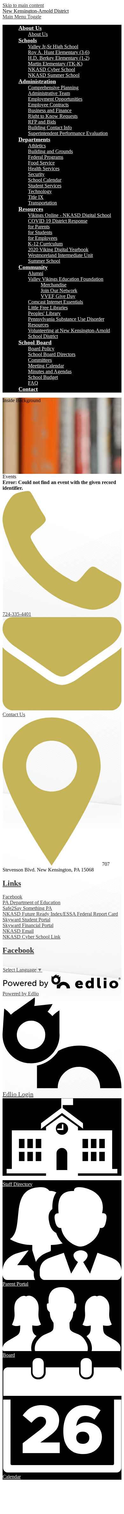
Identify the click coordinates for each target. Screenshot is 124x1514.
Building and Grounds (50, 151)
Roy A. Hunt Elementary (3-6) (58, 52)
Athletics (37, 145)
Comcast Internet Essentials (55, 302)
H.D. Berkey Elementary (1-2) (58, 58)
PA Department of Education (31, 902)
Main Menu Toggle (22, 16)
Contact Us (14, 714)
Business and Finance (50, 110)
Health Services (43, 168)
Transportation (42, 202)
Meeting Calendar (46, 365)
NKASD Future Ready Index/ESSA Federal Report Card (60, 914)
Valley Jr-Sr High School (53, 46)
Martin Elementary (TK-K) (55, 63)
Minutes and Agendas (50, 371)
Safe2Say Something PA (27, 908)
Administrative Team (49, 93)
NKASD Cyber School (51, 69)
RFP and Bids (42, 121)
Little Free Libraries (48, 307)
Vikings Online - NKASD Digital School (69, 215)
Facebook (12, 896)
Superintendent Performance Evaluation (68, 133)
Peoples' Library (44, 313)
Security (36, 174)
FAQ (33, 383)
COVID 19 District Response (57, 221)
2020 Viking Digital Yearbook (58, 249)
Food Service (41, 162)
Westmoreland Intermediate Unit (60, 255)
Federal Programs (45, 157)
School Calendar (44, 180)
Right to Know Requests (53, 116)
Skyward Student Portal (26, 919)
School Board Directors (51, 354)
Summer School (44, 261)
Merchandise (53, 284)
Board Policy (41, 348)
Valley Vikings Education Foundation (65, 279)
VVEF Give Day (58, 296)
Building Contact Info (50, 127)
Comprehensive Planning (53, 87)
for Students (40, 232)
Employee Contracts (48, 104)
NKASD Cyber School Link (31, 936)
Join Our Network (59, 290)
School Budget (43, 377)
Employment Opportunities (55, 99)
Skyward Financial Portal (28, 925)
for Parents (39, 226)
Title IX (36, 197)
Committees (40, 360)
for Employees (42, 238)
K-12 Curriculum (45, 243)
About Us (38, 34)
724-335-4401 (17, 614)
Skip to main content (23, 5)
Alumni (35, 273)
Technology (40, 191)
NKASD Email (18, 931)
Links (12, 883)
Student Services (44, 185)
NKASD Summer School (53, 75)
